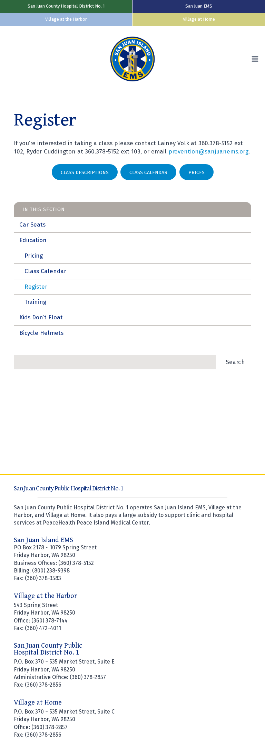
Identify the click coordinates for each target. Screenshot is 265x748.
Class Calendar (148, 173)
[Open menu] (256, 58)
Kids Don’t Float (41, 317)
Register (35, 286)
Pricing (33, 255)
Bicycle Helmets (41, 333)
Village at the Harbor (66, 19)
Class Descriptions (85, 173)
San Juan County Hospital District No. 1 (66, 6)
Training (35, 302)
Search (235, 362)
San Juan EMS (198, 6)
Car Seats (32, 224)
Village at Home (199, 19)
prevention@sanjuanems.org (208, 151)
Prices (196, 173)
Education (33, 240)
